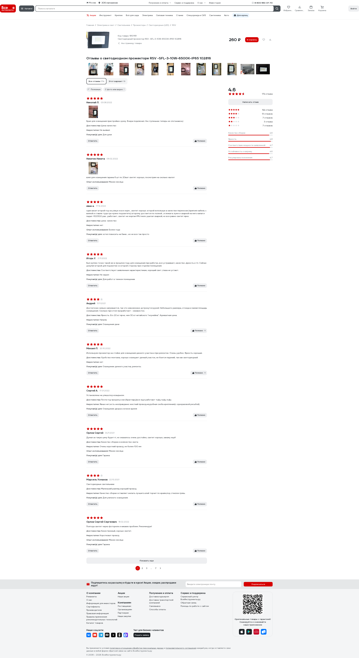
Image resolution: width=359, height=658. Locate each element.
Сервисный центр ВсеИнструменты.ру (191, 598)
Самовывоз (154, 606)
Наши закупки (124, 616)
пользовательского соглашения (181, 648)
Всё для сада (132, 15)
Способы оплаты (157, 609)
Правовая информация (97, 613)
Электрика (147, 15)
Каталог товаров (94, 623)
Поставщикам (124, 606)
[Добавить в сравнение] (270, 39)
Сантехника (215, 15)
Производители (94, 610)
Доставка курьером (159, 596)
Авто (226, 15)
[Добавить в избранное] (263, 39)
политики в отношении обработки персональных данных (137, 648)
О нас (89, 600)
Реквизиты (91, 596)
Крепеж (119, 15)
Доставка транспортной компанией (161, 601)
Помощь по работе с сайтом (195, 606)
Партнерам (123, 613)
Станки (179, 15)
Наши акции (123, 596)
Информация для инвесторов (100, 603)
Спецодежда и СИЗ (196, 15)
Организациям (125, 609)
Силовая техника (164, 15)
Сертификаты (93, 606)
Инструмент (105, 15)
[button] (96, 81)
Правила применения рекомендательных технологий (101, 618)
